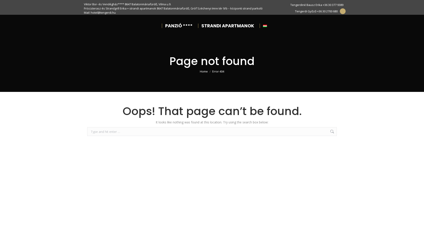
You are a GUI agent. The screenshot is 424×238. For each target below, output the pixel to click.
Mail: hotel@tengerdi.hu (100, 13)
